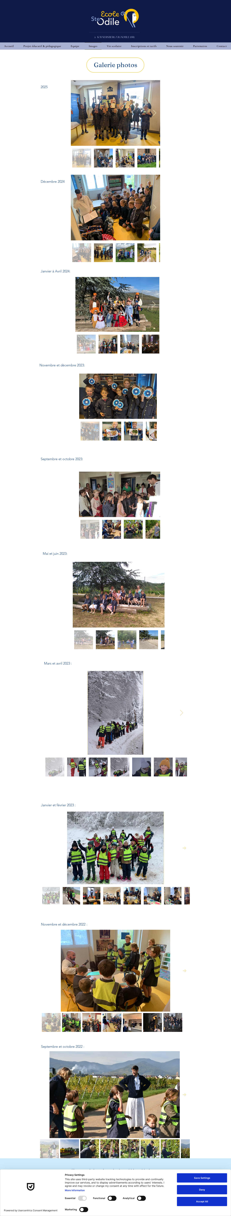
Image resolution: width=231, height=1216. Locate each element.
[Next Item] (155, 113)
